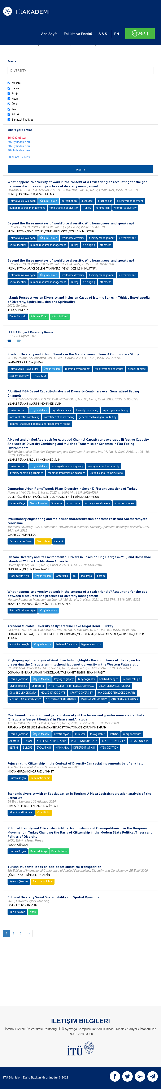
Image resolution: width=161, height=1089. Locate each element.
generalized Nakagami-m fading (98, 417)
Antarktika (62, 576)
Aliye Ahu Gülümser (21, 812)
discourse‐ (87, 201)
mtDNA (114, 734)
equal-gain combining (116, 410)
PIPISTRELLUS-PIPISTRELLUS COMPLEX (71, 686)
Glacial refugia (131, 679)
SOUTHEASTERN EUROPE (61, 699)
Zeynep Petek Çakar (20, 541)
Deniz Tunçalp (17, 316)
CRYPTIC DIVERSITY (81, 692)
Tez (14, 109)
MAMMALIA (62, 747)
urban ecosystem (124, 503)
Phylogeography (64, 679)
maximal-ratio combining (24, 417)
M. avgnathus (97, 734)
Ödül (15, 104)
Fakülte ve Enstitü (78, 34)
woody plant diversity (97, 503)
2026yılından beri (19, 142)
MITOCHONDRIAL (140, 741)
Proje (15, 93)
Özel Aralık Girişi (19, 157)
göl (75, 576)
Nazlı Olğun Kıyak (19, 576)
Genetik (58, 541)
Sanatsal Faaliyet (22, 119)
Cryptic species (18, 686)
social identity (17, 245)
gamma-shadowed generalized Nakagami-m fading (39, 424)
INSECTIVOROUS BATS (84, 741)
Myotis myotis (62, 734)
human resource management (27, 208)
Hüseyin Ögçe (17, 503)
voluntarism (103, 208)
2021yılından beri (19, 150)
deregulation (69, 201)
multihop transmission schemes (66, 473)
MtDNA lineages (108, 679)
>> (28, 933)
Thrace (28, 741)
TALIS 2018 (39, 376)
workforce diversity (125, 208)
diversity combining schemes (26, 473)
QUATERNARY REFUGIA (124, 699)
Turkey (87, 208)
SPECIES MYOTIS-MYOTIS (51, 741)
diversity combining (86, 410)
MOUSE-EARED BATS (53, 692)
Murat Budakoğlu (19, 644)
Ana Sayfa (49, 34)
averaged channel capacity (67, 466)
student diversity (19, 376)
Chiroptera (37, 686)
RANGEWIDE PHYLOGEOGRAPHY (116, 692)
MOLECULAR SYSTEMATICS (25, 699)
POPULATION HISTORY (93, 699)
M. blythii (80, 734)
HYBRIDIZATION (109, 747)
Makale (16, 83)
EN (116, 34)
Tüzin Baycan (17, 912)
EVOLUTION (44, 747)
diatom (100, 576)
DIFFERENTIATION (84, 747)
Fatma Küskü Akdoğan (22, 201)
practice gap (105, 201)
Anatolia (14, 741)
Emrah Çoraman (18, 679)
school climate (137, 369)
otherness (105, 245)
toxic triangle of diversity (63, 208)
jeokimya (86, 576)
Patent (16, 88)
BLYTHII (13, 747)
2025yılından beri (19, 146)
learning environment (77, 369)
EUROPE (27, 747)
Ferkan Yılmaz (17, 410)
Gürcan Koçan (17, 778)
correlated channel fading (59, 417)
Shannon (56, 503)
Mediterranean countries (109, 369)
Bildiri (15, 114)
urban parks (73, 503)
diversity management (130, 201)
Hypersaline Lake (91, 644)
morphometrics (132, 734)
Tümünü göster (17, 137)
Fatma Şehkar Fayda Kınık (24, 369)
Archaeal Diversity (66, 644)
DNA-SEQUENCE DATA (22, 692)
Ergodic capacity (61, 410)
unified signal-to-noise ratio (106, 473)
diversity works (127, 238)
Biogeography (86, 679)
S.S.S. (103, 34)
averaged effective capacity (103, 466)
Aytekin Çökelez (18, 881)
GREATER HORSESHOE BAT (114, 686)
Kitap (15, 98)
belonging (89, 245)
